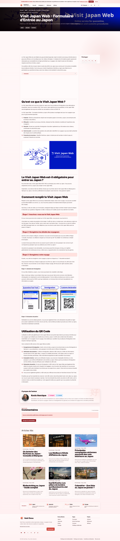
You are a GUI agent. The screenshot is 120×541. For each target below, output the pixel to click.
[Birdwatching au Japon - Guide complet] (34, 473)
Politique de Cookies (78, 539)
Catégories (40, 5)
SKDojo (55, 5)
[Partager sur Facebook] (89, 60)
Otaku (59, 523)
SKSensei (49, 5)
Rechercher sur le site (25, 526)
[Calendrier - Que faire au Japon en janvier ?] (86, 473)
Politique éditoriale (77, 525)
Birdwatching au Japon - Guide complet (34, 486)
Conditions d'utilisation (89, 539)
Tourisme (34, 27)
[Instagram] (31, 532)
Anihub (89, 519)
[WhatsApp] (37, 532)
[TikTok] (34, 532)
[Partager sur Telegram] (95, 60)
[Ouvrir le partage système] (83, 60)
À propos (74, 519)
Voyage (59, 525)
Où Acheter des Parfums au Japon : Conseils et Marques (32, 453)
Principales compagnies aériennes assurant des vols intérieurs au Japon (86, 453)
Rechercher (51, 529)
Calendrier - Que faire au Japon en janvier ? (85, 486)
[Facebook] (24, 532)
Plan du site (97, 539)
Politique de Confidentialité (66, 539)
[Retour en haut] (98, 5)
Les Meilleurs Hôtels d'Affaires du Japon (58, 454)
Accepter (91, 1)
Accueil (34, 5)
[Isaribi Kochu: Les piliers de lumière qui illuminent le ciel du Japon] (60, 473)
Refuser (96, 1)
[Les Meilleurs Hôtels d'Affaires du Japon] (60, 440)
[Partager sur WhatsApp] (92, 60)
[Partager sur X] (86, 60)
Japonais (27, 27)
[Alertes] (94, 5)
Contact (74, 523)
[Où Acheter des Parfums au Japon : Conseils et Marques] (34, 440)
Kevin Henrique (23, 12)
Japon (26, 10)
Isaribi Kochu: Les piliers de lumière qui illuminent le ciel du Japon (58, 486)
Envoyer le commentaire (29, 420)
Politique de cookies (84, 1)
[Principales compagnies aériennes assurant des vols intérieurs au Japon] (86, 440)
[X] (28, 532)
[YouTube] (21, 532)
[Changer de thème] (91, 5)
